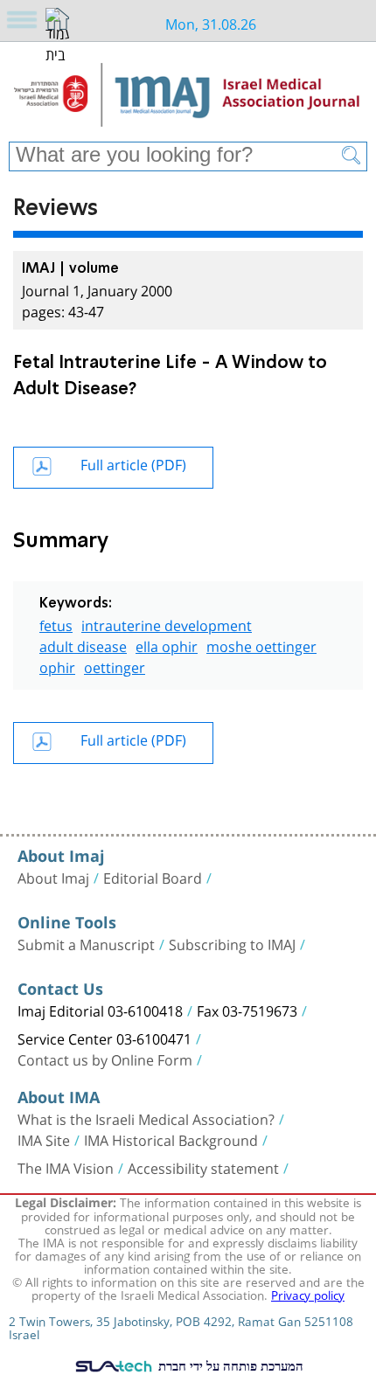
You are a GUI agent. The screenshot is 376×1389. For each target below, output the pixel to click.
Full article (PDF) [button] (133, 462)
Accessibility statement (203, 1166)
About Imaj (53, 876)
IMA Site (43, 1139)
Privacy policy (308, 1293)
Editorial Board (152, 876)
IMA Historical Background (171, 1139)
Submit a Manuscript (86, 943)
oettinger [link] (114, 665)
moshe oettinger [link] (261, 644)
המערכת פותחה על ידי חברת (229, 1365)
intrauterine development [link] (166, 623)
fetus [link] (56, 623)
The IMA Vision (65, 1166)
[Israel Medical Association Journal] (188, 98)
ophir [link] (57, 665)
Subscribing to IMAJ (232, 943)
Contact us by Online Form (104, 1058)
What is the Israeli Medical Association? (146, 1118)
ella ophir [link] (167, 644)
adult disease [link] (83, 644)
